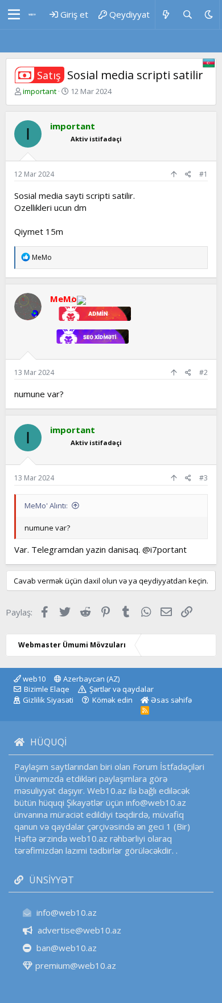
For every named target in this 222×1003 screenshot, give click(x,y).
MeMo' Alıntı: (46, 505)
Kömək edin (112, 700)
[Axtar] (187, 14)
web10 (33, 679)
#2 (203, 372)
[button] (14, 15)
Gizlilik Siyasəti (48, 700)
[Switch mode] (208, 14)
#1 (203, 174)
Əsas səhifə (170, 700)
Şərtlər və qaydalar (121, 689)
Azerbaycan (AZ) (90, 679)
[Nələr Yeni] (165, 14)
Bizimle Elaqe (46, 689)
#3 (203, 478)
